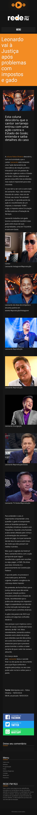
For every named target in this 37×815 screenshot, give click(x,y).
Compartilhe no (16, 717)
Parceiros (6, 777)
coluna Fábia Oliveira (14, 156)
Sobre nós (6, 762)
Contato (5, 773)
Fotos (4, 769)
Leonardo (14, 162)
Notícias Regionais (8, 771)
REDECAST (6, 775)
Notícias (5, 764)
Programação (7, 767)
